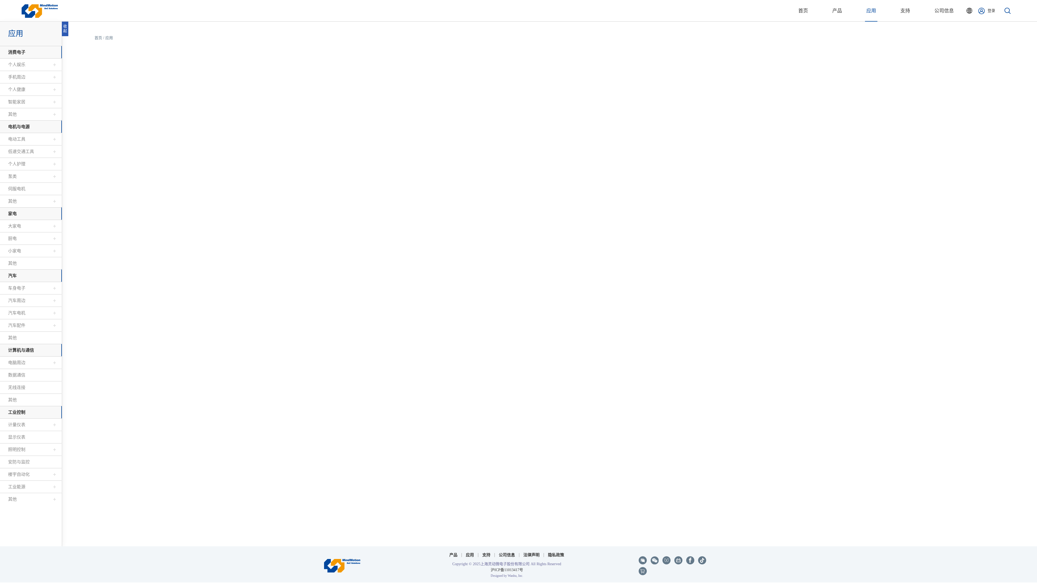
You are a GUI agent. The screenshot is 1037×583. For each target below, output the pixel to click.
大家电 (14, 226)
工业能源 (16, 486)
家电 (12, 213)
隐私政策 (556, 555)
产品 (837, 10)
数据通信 (16, 375)
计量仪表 (16, 424)
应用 (871, 10)
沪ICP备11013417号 (507, 570)
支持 (905, 10)
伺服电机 (16, 189)
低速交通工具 (21, 151)
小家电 (14, 251)
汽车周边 (16, 300)
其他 (12, 114)
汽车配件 (16, 325)
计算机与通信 (21, 350)
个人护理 (16, 164)
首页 (803, 10)
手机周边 (16, 77)
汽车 (12, 275)
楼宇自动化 (19, 474)
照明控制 (16, 449)
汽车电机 (16, 313)
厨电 (12, 238)
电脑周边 (16, 362)
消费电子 (16, 52)
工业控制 (16, 412)
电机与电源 (19, 126)
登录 (991, 11)
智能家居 (16, 102)
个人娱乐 (16, 64)
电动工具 (16, 139)
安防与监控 (19, 462)
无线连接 (16, 387)
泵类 (12, 176)
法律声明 (531, 555)
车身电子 (16, 288)
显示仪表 (16, 437)
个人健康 (16, 89)
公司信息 (944, 10)
